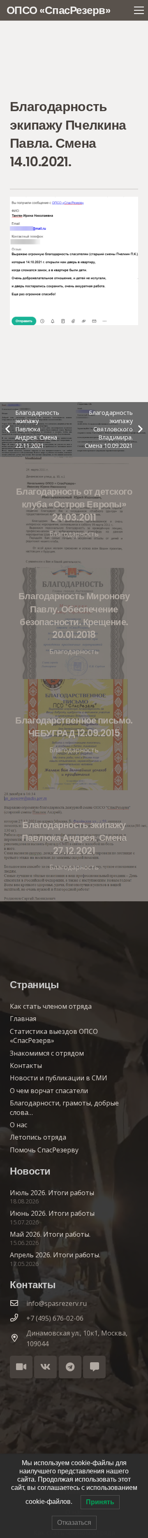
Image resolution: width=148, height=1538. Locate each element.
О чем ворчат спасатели (49, 1090)
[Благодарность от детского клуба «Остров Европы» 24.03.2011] (74, 512)
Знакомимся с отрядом (47, 1053)
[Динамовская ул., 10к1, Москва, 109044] (18, 1338)
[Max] (94, 1367)
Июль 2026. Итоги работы (52, 1192)
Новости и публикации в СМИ (58, 1077)
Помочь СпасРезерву (44, 1149)
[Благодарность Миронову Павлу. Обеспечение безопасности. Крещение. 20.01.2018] (74, 623)
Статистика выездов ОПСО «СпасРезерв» (54, 1036)
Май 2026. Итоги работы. (50, 1234)
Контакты (26, 1065)
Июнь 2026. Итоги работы (52, 1213)
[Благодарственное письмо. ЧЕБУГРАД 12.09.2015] (74, 734)
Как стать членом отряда (51, 1006)
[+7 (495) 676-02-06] (18, 1318)
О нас (18, 1124)
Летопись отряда (38, 1137)
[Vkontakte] (45, 1367)
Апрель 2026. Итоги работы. (55, 1254)
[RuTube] (21, 1367)
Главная (23, 1018)
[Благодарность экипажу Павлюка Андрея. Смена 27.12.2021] (74, 845)
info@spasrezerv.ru (56, 1303)
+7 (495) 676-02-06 (54, 1318)
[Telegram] (70, 1367)
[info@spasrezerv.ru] (18, 1303)
